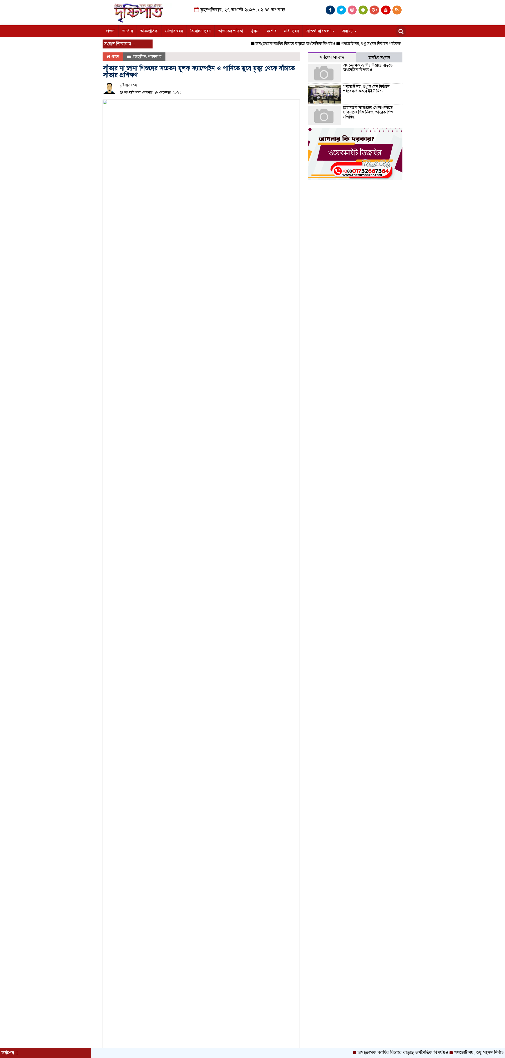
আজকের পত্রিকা (230, 31)
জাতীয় (127, 31)
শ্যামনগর (154, 56)
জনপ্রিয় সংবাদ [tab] (379, 57)
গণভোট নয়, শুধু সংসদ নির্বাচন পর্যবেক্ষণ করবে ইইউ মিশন (371, 43)
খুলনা (255, 31)
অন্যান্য (348, 31)
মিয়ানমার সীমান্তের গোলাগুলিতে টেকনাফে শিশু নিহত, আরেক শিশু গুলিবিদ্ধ (368, 112)
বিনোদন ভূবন (200, 31)
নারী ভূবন (291, 31)
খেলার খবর (174, 31)
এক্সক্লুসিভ (139, 56)
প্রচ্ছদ (110, 31)
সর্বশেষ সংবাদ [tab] (332, 57)
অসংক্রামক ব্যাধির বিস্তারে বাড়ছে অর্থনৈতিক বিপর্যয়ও (281, 43)
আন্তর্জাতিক (149, 31)
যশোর (271, 31)
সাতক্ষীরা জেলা (319, 31)
